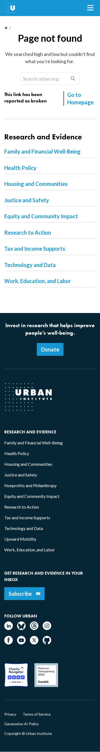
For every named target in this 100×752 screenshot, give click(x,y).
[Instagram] (47, 628)
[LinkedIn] (8, 628)
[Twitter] (34, 642)
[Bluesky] (21, 628)
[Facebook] (8, 642)
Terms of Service (37, 714)
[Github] (47, 642)
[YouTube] (21, 642)
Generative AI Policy (21, 724)
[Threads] (34, 628)
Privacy (10, 714)
